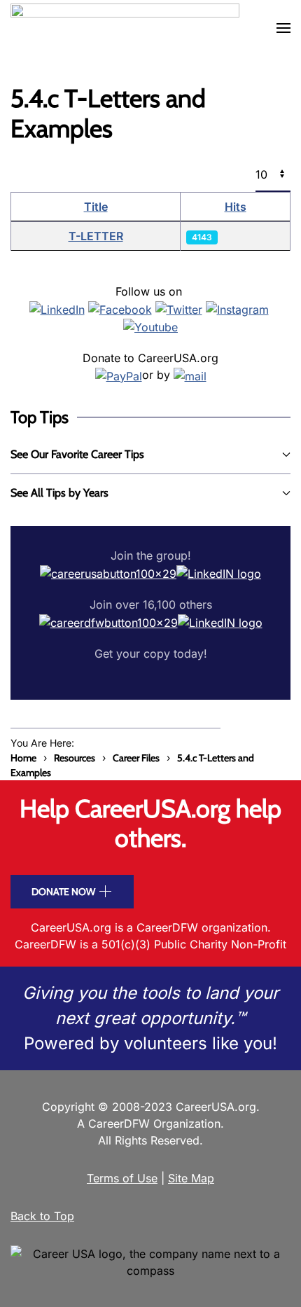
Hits (235, 207)
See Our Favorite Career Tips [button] (77, 454)
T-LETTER (96, 236)
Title (96, 207)
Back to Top (42, 1216)
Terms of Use (122, 1178)
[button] (283, 28)
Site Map (191, 1178)
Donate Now (63, 891)
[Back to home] (124, 28)
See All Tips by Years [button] (59, 492)
